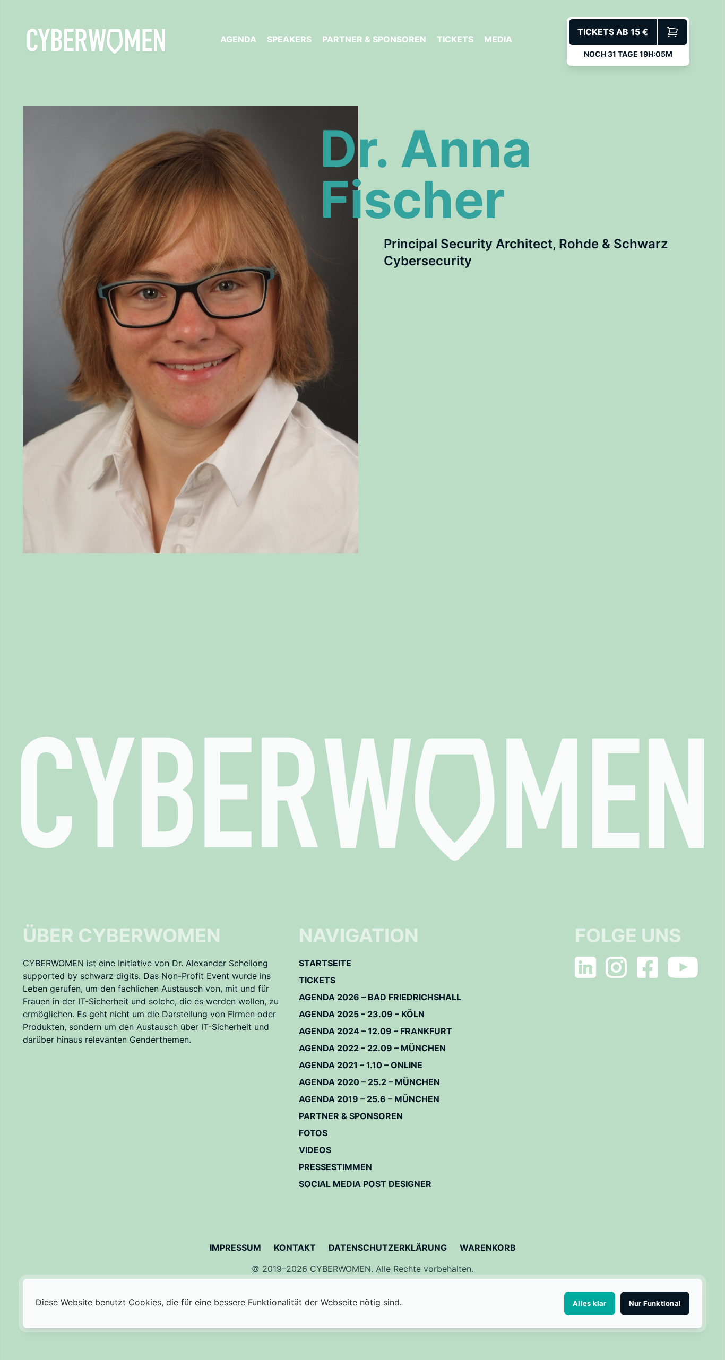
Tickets (455, 39)
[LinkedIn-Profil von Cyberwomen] (585, 967)
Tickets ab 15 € (612, 32)
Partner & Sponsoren (374, 39)
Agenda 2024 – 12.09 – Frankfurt (375, 1031)
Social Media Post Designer (365, 1184)
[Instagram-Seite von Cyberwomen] (616, 967)
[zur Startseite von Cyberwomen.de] (96, 41)
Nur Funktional (655, 1303)
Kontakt (295, 1247)
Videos (315, 1150)
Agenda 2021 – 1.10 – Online (360, 1065)
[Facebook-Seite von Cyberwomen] (647, 967)
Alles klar (590, 1303)
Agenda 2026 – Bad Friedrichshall (380, 997)
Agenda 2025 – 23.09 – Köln (362, 1014)
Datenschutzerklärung (388, 1247)
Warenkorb (488, 1247)
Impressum (235, 1247)
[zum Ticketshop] (672, 32)
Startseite (325, 963)
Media (498, 39)
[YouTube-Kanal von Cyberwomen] (683, 967)
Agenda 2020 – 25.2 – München (369, 1082)
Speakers (289, 39)
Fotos (313, 1133)
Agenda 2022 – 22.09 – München (372, 1048)
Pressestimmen (335, 1167)
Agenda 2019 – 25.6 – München (369, 1099)
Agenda (238, 39)
